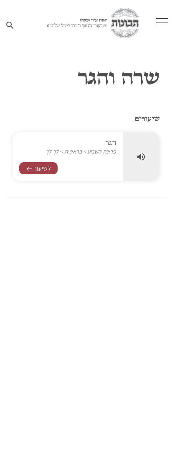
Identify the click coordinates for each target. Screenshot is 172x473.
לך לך (52, 151)
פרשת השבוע (101, 151)
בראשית (73, 151)
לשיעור (38, 168)
